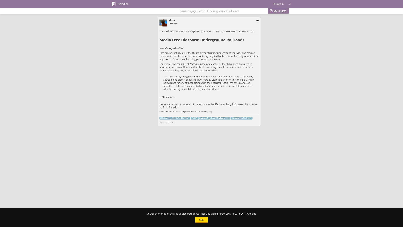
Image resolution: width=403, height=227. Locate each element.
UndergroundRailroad (241, 118)
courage (203, 118)
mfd (194, 118)
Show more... (169, 97)
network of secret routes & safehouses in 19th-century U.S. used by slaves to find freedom (208, 105)
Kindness (164, 118)
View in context (167, 122)
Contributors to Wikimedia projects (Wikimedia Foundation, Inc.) (185, 112)
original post (247, 31)
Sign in (280, 3)
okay (201, 219)
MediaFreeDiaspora (180, 118)
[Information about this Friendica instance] (290, 4)
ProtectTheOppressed (219, 118)
